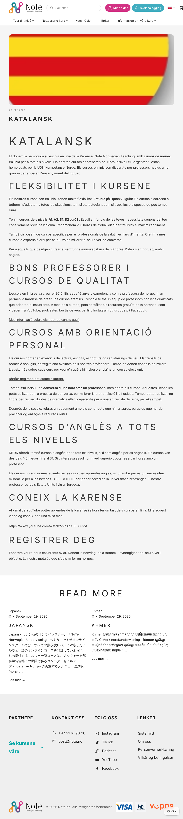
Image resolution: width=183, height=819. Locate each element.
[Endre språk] (171, 8)
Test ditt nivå (22, 20)
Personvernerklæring (156, 749)
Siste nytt (146, 733)
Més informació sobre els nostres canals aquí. (44, 320)
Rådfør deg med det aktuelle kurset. (36, 379)
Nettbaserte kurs (53, 20)
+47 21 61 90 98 (71, 733)
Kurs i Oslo (83, 20)
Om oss (144, 741)
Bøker (105, 20)
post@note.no (70, 741)
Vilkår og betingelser (155, 757)
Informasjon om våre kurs (135, 20)
